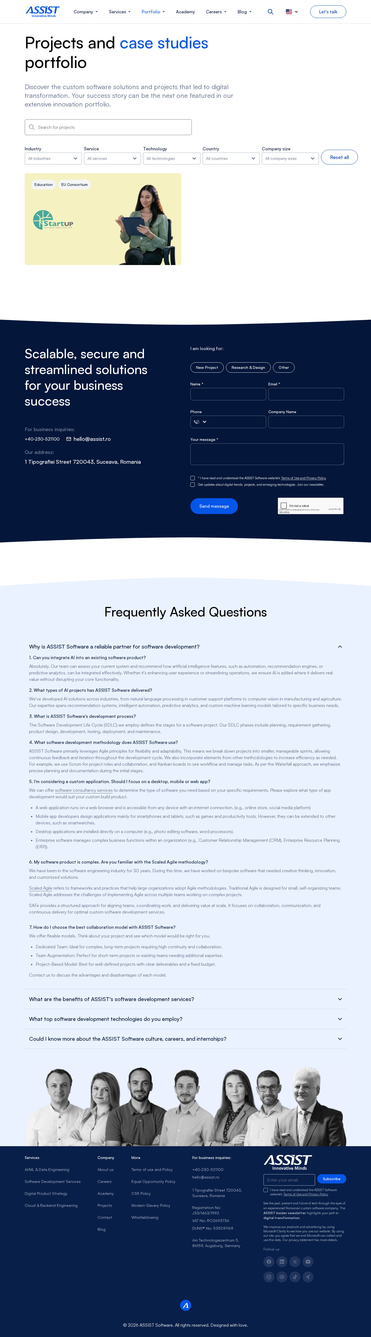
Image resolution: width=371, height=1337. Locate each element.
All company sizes (281, 158)
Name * (196, 384)
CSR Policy (141, 1193)
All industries (39, 158)
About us (106, 1169)
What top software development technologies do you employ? (106, 1019)
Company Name (282, 411)
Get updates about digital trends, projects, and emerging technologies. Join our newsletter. (261, 484)
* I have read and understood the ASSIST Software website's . (262, 478)
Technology (155, 148)
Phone (196, 411)
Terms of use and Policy (152, 1169)
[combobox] (108, 127)
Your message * (204, 439)
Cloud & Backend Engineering (51, 1205)
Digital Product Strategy (46, 1193)
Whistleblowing (144, 1217)
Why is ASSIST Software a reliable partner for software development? (114, 646)
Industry (33, 148)
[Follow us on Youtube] (308, 1261)
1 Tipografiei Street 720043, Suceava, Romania (217, 1193)
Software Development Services (53, 1181)
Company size (276, 148)
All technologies (161, 158)
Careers (105, 1181)
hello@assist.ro (205, 1177)
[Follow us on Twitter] (295, 1261)
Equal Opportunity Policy (153, 1181)
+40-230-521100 (208, 1169)
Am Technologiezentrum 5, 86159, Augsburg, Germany (216, 1243)
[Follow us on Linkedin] (281, 1261)
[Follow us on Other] (308, 1276)
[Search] (270, 11)
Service (91, 148)
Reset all (339, 157)
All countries (217, 158)
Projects (105, 1205)
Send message (214, 506)
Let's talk (328, 11)
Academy (106, 1193)
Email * (274, 384)
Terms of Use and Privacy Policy (303, 478)
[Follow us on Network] (281, 1276)
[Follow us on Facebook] (268, 1261)
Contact (105, 1217)
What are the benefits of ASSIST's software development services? (111, 999)
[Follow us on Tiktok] (295, 1276)
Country (211, 148)
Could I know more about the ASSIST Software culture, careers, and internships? (128, 1039)
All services (97, 158)
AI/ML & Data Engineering (47, 1169)
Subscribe (332, 1178)
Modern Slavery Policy (150, 1205)
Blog (102, 1229)
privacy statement (301, 1240)
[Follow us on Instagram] (268, 1276)
